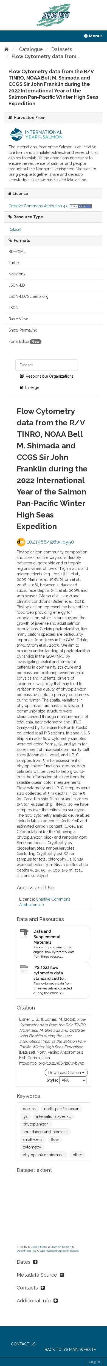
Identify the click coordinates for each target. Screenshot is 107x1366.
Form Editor (24, 341)
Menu (95, 35)
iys (25, 1116)
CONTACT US (23, 1344)
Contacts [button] (27, 1288)
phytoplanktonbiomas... (43, 1155)
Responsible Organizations (49, 376)
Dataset (26, 365)
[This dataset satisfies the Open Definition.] (81, 206)
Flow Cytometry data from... (46, 56)
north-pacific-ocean (61, 1109)
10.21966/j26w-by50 (50, 542)
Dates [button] (23, 1262)
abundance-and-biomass (45, 1132)
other (77, 1155)
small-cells (33, 1139)
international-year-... (53, 1116)
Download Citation (65, 1072)
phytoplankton (36, 1124)
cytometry (32, 1147)
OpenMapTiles (26, 1250)
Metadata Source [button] (37, 1275)
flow (55, 1139)
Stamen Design (61, 1246)
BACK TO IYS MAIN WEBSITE (70, 1349)
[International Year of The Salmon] (36, 134)
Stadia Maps (39, 1246)
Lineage (31, 387)
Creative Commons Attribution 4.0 (39, 206)
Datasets (61, 49)
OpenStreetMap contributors (59, 1250)
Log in (94, 1362)
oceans (29, 1109)
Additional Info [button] (34, 1300)
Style (52, 1080)
